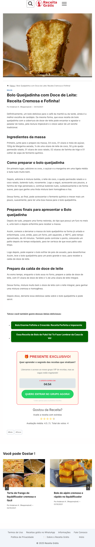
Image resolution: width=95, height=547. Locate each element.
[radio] (41, 419)
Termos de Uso (15, 532)
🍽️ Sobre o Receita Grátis (56, 537)
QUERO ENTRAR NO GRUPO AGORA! (47, 394)
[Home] (8, 86)
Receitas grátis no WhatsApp (40, 532)
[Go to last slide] (7, 487)
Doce (18, 432)
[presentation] (24, 473)
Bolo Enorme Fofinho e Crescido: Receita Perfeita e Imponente (48, 325)
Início (81, 537)
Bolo (10, 432)
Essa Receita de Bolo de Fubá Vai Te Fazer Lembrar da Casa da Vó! (49, 336)
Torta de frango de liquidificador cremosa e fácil (21, 496)
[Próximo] (88, 487)
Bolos (9, 90)
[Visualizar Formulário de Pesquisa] (30, 3)
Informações (64, 532)
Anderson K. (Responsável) (21, 107)
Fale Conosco (80, 532)
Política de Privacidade (22, 537)
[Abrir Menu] (64, 3)
